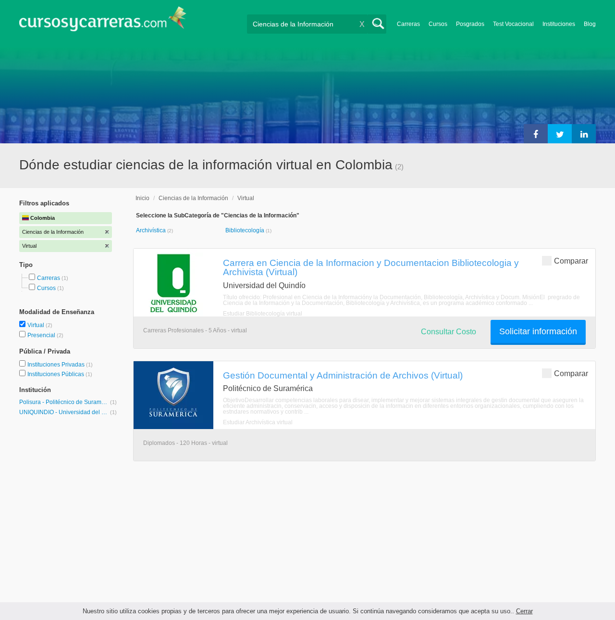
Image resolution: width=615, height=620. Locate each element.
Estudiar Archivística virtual (258, 422)
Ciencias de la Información (193, 198)
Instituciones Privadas (60, 364)
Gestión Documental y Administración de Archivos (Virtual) (343, 375)
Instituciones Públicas (59, 374)
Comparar (571, 261)
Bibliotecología (245, 230)
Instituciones (558, 24)
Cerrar (524, 611)
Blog (590, 24)
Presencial (42, 335)
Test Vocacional (513, 24)
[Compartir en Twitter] (560, 133)
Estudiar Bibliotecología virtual (262, 313)
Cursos (438, 24)
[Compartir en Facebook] (536, 133)
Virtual (36, 325)
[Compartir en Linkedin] (584, 133)
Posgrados (470, 24)
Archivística (151, 230)
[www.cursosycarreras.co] (102, 22)
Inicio (142, 198)
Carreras (408, 24)
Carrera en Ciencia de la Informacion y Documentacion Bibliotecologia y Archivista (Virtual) (371, 267)
